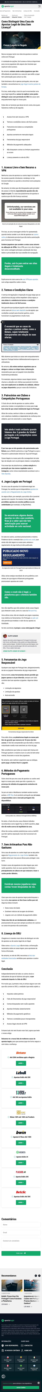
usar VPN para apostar (30, 279)
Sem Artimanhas (17, 11)
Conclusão (37, 11)
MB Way (11, 795)
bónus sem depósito (19, 310)
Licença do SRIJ (28, 11)
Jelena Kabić (5, 17)
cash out (35, 618)
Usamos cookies (8, 1383)
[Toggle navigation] (39, 6)
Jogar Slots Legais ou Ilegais (14, 651)
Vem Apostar (5, 474)
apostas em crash (29, 540)
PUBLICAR (19, 1253)
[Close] (38, 1383)
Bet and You (32, 611)
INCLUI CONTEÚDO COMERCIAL (30, 2)
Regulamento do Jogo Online (18, 855)
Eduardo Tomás (17, 17)
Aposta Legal (15, 946)
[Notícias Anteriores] (36, 1276)
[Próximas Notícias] (39, 1276)
